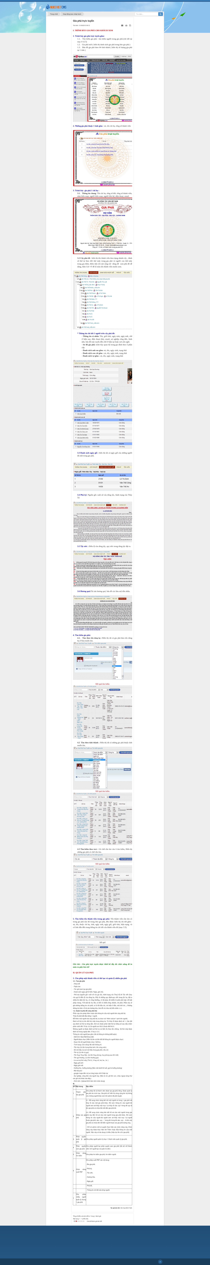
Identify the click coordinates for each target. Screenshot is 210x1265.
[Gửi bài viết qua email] (122, 25)
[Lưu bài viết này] (130, 25)
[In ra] (126, 25)
